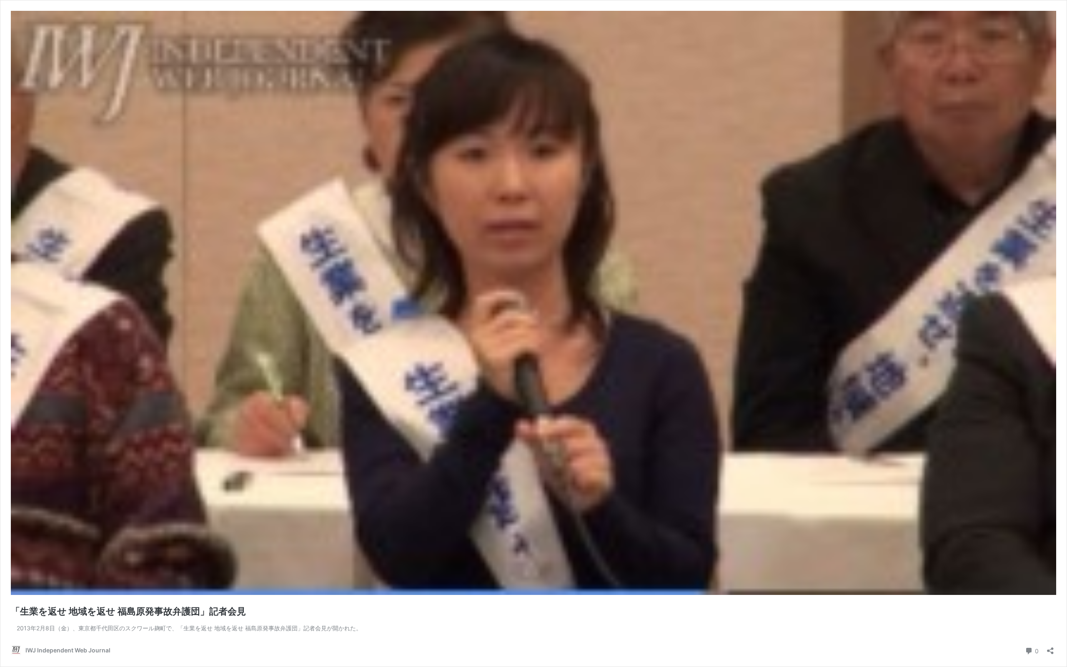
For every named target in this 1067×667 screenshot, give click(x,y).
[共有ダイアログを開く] (1050, 648)
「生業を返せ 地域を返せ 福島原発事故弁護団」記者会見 (128, 611)
